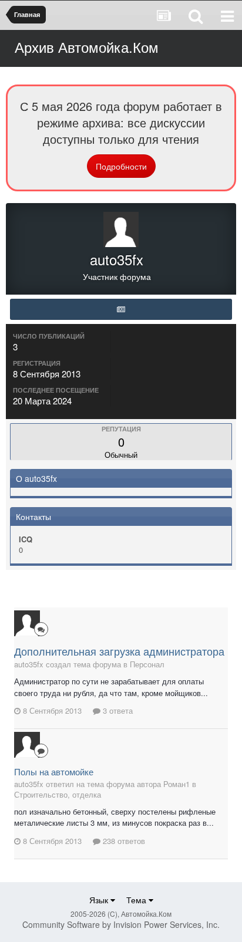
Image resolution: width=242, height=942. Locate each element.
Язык (99, 900)
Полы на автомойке (53, 771)
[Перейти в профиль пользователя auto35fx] (27, 623)
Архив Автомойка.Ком (87, 46)
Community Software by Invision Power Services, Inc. (121, 924)
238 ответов (122, 840)
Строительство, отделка (57, 794)
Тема (137, 900)
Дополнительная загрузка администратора (119, 651)
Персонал (147, 664)
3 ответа (116, 710)
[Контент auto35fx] (121, 309)
